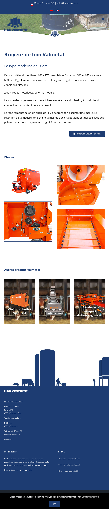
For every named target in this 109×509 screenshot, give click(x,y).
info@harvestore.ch (67, 3)
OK (54, 503)
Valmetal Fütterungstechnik (69, 465)
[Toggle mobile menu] (103, 18)
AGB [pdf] (8, 439)
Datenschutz (93, 496)
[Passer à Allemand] (51, 10)
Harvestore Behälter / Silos (69, 459)
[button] (6, 302)
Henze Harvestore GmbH (68, 471)
